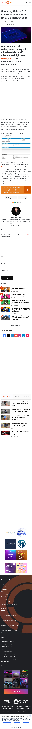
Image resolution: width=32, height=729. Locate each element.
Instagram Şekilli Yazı (6, 601)
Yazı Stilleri (4, 586)
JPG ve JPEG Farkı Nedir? (8, 656)
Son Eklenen (7, 396)
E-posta (3, 263)
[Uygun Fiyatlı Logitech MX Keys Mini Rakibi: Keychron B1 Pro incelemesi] (5, 317)
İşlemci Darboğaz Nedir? (7, 646)
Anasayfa (4, 7)
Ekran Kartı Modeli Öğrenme (8, 613)
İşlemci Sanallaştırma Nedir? (8, 641)
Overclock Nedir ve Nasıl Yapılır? (9, 659)
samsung (23, 198)
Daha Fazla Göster (16, 325)
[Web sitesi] (11, 226)
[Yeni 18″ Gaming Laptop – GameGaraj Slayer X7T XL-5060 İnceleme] (5, 302)
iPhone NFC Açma (6, 584)
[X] (14, 226)
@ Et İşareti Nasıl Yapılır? (7, 633)
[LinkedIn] (16, 226)
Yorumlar (26, 396)
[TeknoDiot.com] (7, 2)
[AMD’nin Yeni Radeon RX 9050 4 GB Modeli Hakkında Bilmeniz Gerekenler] (5, 433)
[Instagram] (18, 226)
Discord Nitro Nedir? (6, 649)
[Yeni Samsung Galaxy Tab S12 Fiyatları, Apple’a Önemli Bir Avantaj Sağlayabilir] (5, 425)
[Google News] (16, 202)
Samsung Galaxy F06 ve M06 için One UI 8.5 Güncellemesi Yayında (20, 403)
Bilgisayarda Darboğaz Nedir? (9, 654)
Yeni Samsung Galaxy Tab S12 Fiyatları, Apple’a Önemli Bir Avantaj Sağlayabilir (20, 425)
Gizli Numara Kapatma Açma (8, 615)
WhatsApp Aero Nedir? (7, 644)
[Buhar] (21, 226)
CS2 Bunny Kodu (5, 591)
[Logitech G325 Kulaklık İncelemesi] (5, 289)
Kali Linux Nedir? (5, 661)
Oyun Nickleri (4, 589)
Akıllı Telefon (11, 7)
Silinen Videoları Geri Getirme (8, 618)
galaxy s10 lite (11, 198)
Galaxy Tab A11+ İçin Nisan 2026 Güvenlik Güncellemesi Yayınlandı (20, 417)
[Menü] (30, 3)
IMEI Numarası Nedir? (7, 651)
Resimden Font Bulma (7, 628)
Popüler (17, 396)
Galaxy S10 (7, 58)
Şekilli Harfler (4, 599)
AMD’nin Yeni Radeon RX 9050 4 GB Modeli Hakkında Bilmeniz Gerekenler (20, 433)
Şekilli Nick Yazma (6, 596)
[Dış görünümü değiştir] (27, 3)
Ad (2, 257)
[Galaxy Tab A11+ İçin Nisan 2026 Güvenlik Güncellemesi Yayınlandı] (5, 417)
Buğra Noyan (5, 21)
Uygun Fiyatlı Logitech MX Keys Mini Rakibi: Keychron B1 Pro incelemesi (20, 317)
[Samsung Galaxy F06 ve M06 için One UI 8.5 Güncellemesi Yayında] (5, 403)
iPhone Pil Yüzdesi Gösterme (8, 620)
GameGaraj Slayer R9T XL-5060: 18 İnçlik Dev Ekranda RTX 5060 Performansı (21, 310)
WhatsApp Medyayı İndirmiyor (9, 630)
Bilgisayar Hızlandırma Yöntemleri (10, 625)
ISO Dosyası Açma (6, 623)
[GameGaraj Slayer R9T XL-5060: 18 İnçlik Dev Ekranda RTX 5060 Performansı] (5, 309)
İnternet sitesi (5, 270)
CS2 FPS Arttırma (6, 594)
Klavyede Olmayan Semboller (9, 604)
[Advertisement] (16, 100)
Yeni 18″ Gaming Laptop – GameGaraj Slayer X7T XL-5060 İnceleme (20, 302)
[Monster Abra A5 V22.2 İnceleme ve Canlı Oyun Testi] (5, 296)
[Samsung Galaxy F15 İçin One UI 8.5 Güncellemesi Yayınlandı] (5, 411)
